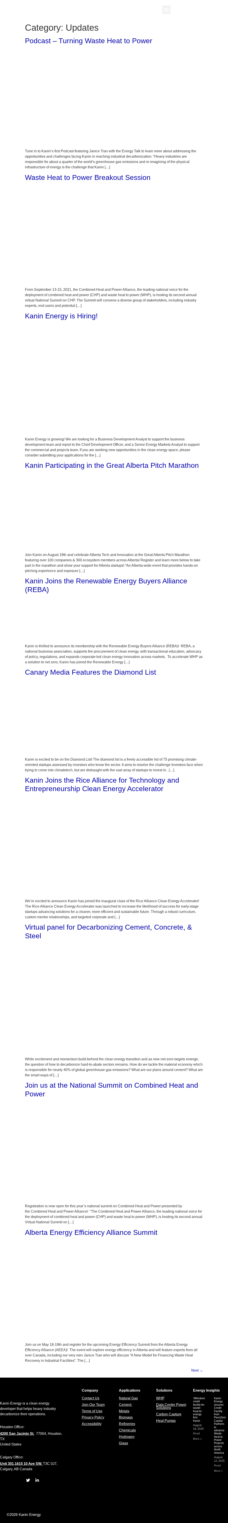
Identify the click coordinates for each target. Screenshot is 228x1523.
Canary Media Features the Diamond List (90, 672)
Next (197, 1370)
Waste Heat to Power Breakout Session (88, 177)
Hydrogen (126, 1437)
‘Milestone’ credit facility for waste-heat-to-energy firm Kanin (199, 1409)
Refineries (127, 1424)
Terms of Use (92, 1411)
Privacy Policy (93, 1417)
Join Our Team (93, 1405)
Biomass (126, 1417)
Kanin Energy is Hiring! (61, 316)
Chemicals (127, 1430)
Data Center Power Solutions (171, 1406)
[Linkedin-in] (37, 1480)
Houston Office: (12, 1427)
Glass (123, 1443)
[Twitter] (28, 1480)
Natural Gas (128, 1398)
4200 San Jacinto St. (17, 1433)
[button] (166, 10)
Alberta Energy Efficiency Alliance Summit (91, 1232)
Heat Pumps (166, 1421)
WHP (160, 1398)
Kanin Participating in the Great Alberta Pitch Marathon (112, 465)
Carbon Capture (168, 1414)
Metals (124, 1411)
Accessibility (92, 1424)
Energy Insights (206, 1390)
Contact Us (90, 1398)
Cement (125, 1405)
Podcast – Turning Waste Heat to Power (88, 41)
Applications (129, 1390)
